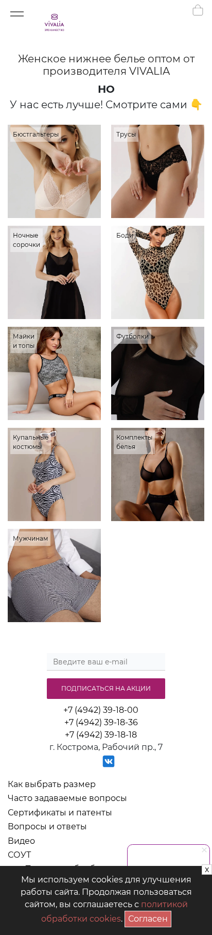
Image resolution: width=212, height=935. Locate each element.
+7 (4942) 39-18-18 (101, 735)
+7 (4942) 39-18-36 (101, 722)
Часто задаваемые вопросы (67, 798)
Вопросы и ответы (47, 826)
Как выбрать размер (52, 784)
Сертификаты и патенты (60, 812)
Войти (160, 10)
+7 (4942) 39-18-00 (100, 710)
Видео (21, 841)
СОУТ (19, 855)
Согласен (149, 917)
